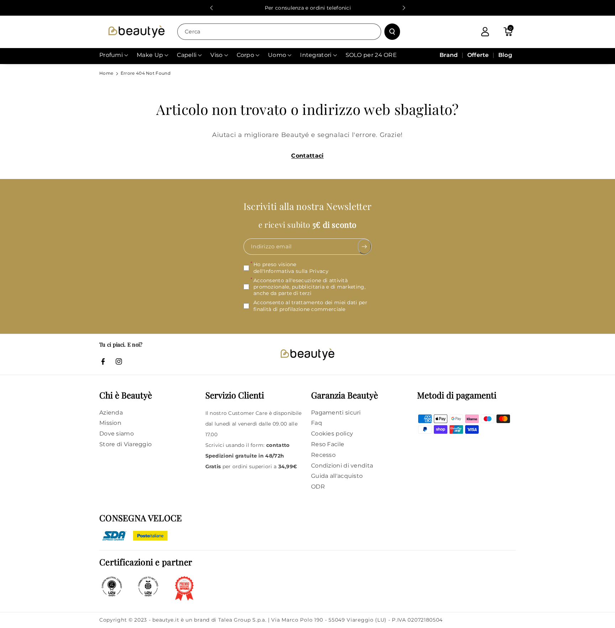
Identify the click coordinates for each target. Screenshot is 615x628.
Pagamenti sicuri (336, 412)
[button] (508, 31)
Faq (316, 422)
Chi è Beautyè (125, 395)
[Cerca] (392, 31)
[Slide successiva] (404, 8)
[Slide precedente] (211, 8)
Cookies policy (332, 433)
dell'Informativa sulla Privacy (290, 271)
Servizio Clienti (234, 395)
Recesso (323, 455)
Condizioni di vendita (342, 465)
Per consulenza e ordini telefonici (307, 8)
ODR (318, 486)
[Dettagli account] (485, 31)
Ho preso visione (290, 268)
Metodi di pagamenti (456, 395)
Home (106, 73)
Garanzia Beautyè (344, 395)
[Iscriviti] (365, 247)
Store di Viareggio (125, 444)
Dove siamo (116, 433)
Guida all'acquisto (337, 476)
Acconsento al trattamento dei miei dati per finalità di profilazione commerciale (310, 306)
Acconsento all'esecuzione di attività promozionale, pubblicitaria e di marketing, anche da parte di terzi (309, 286)
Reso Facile (327, 444)
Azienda (111, 412)
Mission (110, 422)
